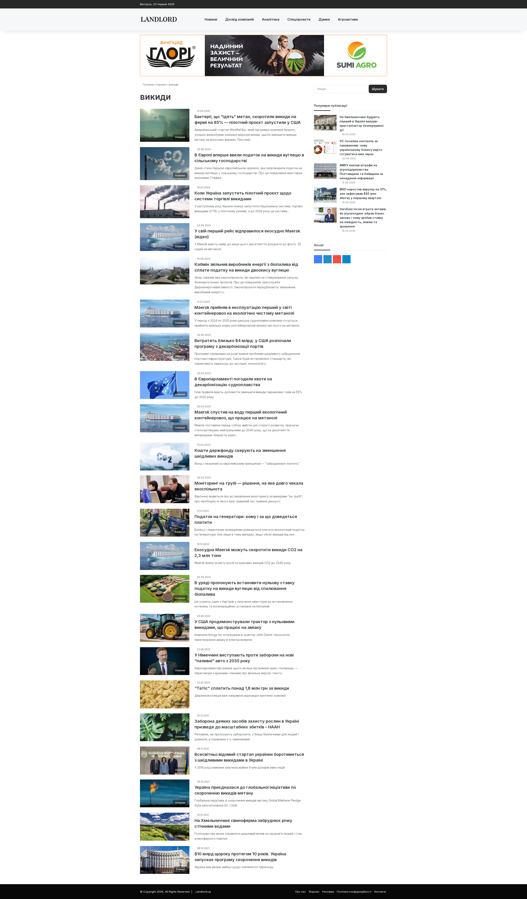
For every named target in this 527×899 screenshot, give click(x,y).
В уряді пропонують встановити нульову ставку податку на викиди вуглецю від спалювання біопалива (245, 588)
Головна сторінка (154, 84)
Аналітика (270, 19)
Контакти (380, 891)
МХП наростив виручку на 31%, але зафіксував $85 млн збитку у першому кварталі (363, 194)
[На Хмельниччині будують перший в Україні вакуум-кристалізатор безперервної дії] (325, 122)
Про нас (300, 891)
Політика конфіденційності (354, 891)
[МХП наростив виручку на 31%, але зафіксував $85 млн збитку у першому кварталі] (325, 195)
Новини (211, 19)
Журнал (314, 891)
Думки (324, 19)
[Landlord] (158, 19)
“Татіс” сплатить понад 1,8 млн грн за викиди (242, 688)
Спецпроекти (298, 19)
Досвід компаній (239, 19)
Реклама (328, 891)
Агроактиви (348, 19)
